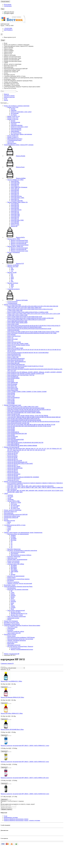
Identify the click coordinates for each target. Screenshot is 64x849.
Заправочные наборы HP (11, 517)
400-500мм (14, 567)
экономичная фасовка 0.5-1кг (19, 613)
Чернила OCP (20, 263)
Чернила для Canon (12, 266)
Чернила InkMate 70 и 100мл (15, 179)
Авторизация (8, 6)
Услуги (6, 519)
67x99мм (13, 537)
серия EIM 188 (15, 212)
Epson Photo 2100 (12, 387)
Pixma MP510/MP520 (13, 444)
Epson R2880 (11, 403)
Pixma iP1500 (11, 427)
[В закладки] (9, 687)
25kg (12, 281)
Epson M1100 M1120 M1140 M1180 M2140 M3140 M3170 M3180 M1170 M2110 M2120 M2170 (33, 325)
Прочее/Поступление (10, 634)
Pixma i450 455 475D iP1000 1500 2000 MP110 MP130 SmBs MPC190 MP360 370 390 (31, 424)
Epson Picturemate (12, 384)
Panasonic (13, 601)
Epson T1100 (10, 399)
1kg (12, 280)
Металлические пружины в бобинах (21, 555)
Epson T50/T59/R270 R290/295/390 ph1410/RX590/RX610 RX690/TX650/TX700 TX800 (31, 333)
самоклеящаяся (15, 131)
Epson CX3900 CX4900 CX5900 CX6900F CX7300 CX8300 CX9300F (27, 391)
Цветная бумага (11, 143)
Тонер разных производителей (16, 610)
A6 (11, 541)
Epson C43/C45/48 (12, 339)
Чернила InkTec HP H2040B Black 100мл (12, 729)
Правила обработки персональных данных (16, 819)
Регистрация (7, 4)
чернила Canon (15, 224)
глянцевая (13, 110)
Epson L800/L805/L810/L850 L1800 (17, 321)
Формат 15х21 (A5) (12, 117)
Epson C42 (10, 337)
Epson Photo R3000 (12, 390)
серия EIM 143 (15, 191)
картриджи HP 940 (12, 475)
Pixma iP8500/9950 (12, 441)
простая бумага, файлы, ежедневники (21, 134)
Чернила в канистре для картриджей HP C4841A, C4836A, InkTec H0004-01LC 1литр (25, 745)
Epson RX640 (11, 393)
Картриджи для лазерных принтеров (17, 589)
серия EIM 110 (15, 194)
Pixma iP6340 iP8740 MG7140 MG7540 (18, 423)
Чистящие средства (9, 520)
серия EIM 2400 (15, 215)
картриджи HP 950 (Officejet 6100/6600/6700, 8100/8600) (23, 477)
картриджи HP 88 (12, 457)
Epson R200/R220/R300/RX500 (16, 364)
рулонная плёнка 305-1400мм (15, 564)
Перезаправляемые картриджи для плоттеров (20, 639)
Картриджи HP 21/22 (13, 451)
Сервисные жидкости (13, 289)
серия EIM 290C (15, 182)
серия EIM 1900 (15, 214)
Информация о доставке (11, 817)
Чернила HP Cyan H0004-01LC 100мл (11, 681)
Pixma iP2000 (11, 429)
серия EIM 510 (15, 199)
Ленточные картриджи (13, 645)
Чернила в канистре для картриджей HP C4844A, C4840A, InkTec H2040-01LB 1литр (25, 793)
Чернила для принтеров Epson (19, 240)
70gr (12, 268)
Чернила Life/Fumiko (22, 300)
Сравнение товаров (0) (7, 663)
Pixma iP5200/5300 (12, 436)
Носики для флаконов (13, 252)
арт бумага (14, 114)
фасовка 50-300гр (16, 612)
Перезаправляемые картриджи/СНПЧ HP (16, 514)
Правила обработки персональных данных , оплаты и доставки (22, 820)
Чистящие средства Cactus (11, 622)
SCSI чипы (14, 504)
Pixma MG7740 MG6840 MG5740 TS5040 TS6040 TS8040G (24, 412)
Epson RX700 (11, 394)
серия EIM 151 (15, 185)
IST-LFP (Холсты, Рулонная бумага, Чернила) (20, 646)
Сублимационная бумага (14, 140)
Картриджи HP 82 (12, 456)
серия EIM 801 (15, 181)
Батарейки (10, 630)
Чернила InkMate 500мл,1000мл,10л (17, 202)
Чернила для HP (11, 272)
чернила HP (14, 226)
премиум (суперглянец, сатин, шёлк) (21, 111)
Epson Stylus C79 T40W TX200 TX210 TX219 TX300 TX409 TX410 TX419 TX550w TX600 (33, 331)
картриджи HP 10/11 (13, 480)
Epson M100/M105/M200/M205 (16, 358)
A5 (11, 543)
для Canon (10, 496)
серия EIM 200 (15, 184)
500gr (12, 278)
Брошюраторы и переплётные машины (18, 579)
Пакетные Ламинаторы (14, 549)
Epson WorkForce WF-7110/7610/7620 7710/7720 (20, 375)
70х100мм (13, 538)
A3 (11, 546)
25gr (12, 274)
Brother (9, 526)
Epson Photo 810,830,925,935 (15, 360)
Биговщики (10, 580)
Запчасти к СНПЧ (16, 502)
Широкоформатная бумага (14, 138)
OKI (12, 604)
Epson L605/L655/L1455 (14, 355)
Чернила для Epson (12, 283)
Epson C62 (10, 340)
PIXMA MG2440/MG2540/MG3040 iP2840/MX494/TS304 (23, 411)
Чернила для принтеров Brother (19, 245)
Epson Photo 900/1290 (13, 363)
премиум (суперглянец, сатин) (19, 126)
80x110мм (13, 540)
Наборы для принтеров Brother (13, 481)
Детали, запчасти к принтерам (12, 510)
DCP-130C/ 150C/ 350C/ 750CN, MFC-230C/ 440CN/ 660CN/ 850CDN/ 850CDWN (30, 486)
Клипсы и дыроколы (13, 582)
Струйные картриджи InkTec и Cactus (14, 525)
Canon (9, 528)
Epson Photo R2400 (12, 388)
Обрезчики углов (12, 558)
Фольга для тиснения (13, 561)
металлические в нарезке (18, 552)
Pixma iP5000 (11, 435)
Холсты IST (10, 141)
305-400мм (14, 565)
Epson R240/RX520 (12, 376)
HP (8, 531)
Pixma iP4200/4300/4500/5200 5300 (17, 433)
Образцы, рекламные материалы (16, 640)
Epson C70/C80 (11, 346)
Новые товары (11, 636)
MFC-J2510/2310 (12, 489)
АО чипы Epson (15, 505)
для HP (9, 498)
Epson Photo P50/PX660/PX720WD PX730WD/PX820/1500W (24, 327)
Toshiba (13, 606)
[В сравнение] (10, 687)
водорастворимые (12, 301)
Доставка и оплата (9, 95)
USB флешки (11, 628)
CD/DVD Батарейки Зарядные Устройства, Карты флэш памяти (22, 625)
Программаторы (8, 513)
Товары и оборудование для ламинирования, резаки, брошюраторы (23, 532)
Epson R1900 (11, 400)
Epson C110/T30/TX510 (13, 336)
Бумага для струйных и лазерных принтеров (16, 105)
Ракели (9, 619)
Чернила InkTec (20, 237)
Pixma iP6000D (11, 438)
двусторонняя (14, 113)
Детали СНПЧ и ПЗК (13, 501)
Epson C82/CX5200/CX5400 (15, 348)
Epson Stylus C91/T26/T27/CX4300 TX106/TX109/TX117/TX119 (25, 366)
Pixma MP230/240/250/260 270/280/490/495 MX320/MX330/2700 (25, 442)
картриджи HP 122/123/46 (14, 460)
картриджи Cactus (12, 642)
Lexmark (13, 607)
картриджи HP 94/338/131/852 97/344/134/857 (20, 463)
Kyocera (13, 600)
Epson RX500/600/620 (13, 397)
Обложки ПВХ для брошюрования (17, 559)
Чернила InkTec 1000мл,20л (15, 246)
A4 (11, 544)
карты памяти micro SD (14, 633)
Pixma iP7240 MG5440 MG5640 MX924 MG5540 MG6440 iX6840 (25, 408)
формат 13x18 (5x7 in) (13, 116)
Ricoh (12, 609)
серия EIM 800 (15, 190)
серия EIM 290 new (16, 209)
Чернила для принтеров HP (18, 243)
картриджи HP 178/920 (13, 466)
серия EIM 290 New (16, 196)
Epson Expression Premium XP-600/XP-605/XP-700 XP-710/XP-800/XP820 (27, 352)
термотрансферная (16, 129)
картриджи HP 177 (12, 465)
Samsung (13, 595)
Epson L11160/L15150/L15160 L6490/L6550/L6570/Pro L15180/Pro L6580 (27, 312)
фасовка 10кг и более (17, 615)
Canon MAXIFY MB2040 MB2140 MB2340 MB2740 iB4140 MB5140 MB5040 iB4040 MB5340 (33, 417)
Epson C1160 (10, 396)
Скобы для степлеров (13, 562)
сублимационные (12, 303)
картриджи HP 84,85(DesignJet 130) (17, 462)
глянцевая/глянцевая (16, 125)
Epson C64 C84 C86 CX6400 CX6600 (17, 343)
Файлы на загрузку (9, 97)
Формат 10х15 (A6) (12, 107)
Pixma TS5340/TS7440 (13, 414)
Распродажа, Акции (9, 585)
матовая (13, 108)
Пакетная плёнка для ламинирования (18, 534)
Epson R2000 (11, 402)
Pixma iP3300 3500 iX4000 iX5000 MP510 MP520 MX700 (23, 418)
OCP (8, 523)
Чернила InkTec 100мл (13, 239)
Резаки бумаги (11, 577)
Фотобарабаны (11, 588)
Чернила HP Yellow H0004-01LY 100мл (12, 713)
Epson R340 (10, 381)
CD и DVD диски (12, 627)
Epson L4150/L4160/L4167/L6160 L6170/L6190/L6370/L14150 (24, 316)
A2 (11, 547)
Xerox (12, 598)
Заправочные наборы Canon (12, 516)
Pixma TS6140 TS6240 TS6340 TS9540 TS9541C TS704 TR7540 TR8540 (27, 415)
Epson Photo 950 (11, 385)
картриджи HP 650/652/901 (15, 468)
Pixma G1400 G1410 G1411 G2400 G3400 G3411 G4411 (22, 406)
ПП (12, 573)
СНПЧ (6, 493)
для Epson (10, 495)
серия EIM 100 (15, 193)
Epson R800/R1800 (12, 382)
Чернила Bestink (20, 156)
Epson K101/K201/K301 (14, 354)
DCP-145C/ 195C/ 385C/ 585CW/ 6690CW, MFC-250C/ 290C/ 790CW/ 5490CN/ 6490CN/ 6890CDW (35, 487)
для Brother (10, 499)
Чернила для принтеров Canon (19, 242)
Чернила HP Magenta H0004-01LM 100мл (12, 697)
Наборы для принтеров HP (11, 447)
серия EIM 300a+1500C (17, 220)
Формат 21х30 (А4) (12, 119)
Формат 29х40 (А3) (12, 135)
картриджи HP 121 (12, 459)
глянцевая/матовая (16, 128)
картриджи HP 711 (12, 471)
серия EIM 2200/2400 (17, 200)
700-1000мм (14, 570)
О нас (5, 98)
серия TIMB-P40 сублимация (19, 187)
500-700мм (14, 568)
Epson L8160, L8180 (13, 324)
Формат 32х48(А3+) (13, 137)
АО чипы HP (14, 507)
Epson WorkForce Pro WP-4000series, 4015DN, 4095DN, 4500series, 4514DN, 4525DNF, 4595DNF (34, 372)
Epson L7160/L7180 (12, 357)
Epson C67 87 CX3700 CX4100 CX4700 (18, 345)
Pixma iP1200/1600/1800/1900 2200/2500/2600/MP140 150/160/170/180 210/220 (29, 426)
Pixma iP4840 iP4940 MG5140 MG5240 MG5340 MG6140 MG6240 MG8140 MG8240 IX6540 (33, 421)
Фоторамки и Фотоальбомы (12, 624)
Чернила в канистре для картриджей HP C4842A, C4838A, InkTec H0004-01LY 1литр (25, 761)
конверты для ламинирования (15, 576)
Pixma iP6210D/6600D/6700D (15, 439)
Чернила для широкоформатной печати (22, 649)
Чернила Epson (20, 167)
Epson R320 (10, 379)
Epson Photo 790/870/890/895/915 (16, 361)
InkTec (9, 522)
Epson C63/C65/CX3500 (14, 342)
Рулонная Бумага (15, 648)
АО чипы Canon (15, 508)
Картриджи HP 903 (12, 472)
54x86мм (13, 535)
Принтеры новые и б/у (10, 511)
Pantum (13, 594)
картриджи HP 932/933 (13, 474)
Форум (6, 100)
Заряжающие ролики (13, 618)
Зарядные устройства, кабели (15, 631)
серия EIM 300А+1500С (17, 197)
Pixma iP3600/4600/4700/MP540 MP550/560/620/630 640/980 (24, 420)
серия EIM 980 (15, 221)
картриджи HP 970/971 (13, 478)
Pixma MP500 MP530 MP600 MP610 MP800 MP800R (22, 445)
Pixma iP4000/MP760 (13, 432)
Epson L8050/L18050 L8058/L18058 (17, 322)
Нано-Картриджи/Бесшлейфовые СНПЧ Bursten (21, 637)
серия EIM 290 (15, 206)
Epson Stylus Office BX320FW (15, 367)
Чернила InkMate (21, 178)
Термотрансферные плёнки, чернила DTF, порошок (18, 144)
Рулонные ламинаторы (13, 556)
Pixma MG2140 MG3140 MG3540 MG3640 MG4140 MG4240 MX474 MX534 (29, 409)
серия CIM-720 (15, 188)
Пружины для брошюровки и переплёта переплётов (22, 550)
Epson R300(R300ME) (13, 378)
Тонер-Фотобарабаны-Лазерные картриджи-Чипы (18, 586)
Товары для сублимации (11, 621)
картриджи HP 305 (12, 453)
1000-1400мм (14, 571)
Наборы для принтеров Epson (12, 304)
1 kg (12, 271)
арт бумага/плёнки (16, 132)
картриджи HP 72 (12, 454)
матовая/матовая (15, 122)
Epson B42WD (11, 334)
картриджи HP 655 (12, 469)
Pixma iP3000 (11, 430)
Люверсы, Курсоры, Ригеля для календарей (19, 583)
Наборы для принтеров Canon (12, 405)
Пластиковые (14, 553)
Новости (6, 94)
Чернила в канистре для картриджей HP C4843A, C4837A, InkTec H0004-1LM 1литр (25, 777)
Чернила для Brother (13, 265)
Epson (9, 529)
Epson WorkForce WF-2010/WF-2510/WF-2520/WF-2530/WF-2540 (25, 373)
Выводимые (10, 643)
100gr (12, 269)
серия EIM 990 (15, 208)
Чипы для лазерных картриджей (16, 616)
